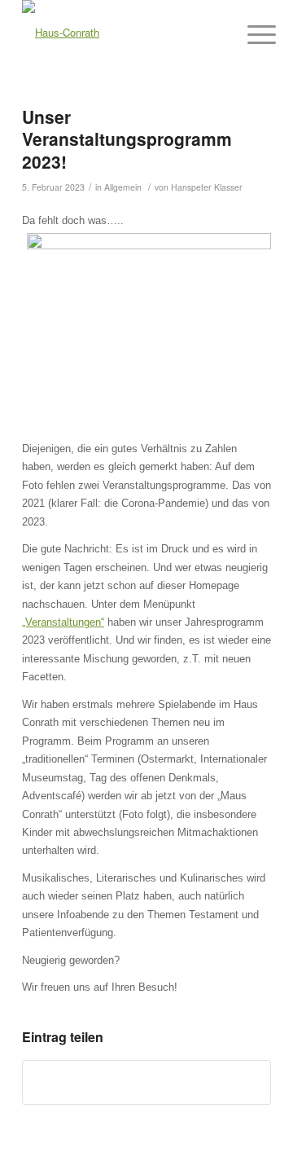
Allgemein (123, 187)
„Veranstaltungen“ (63, 622)
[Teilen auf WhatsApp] (146, 1082)
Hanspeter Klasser (207, 187)
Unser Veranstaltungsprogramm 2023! (127, 139)
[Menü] (249, 34)
